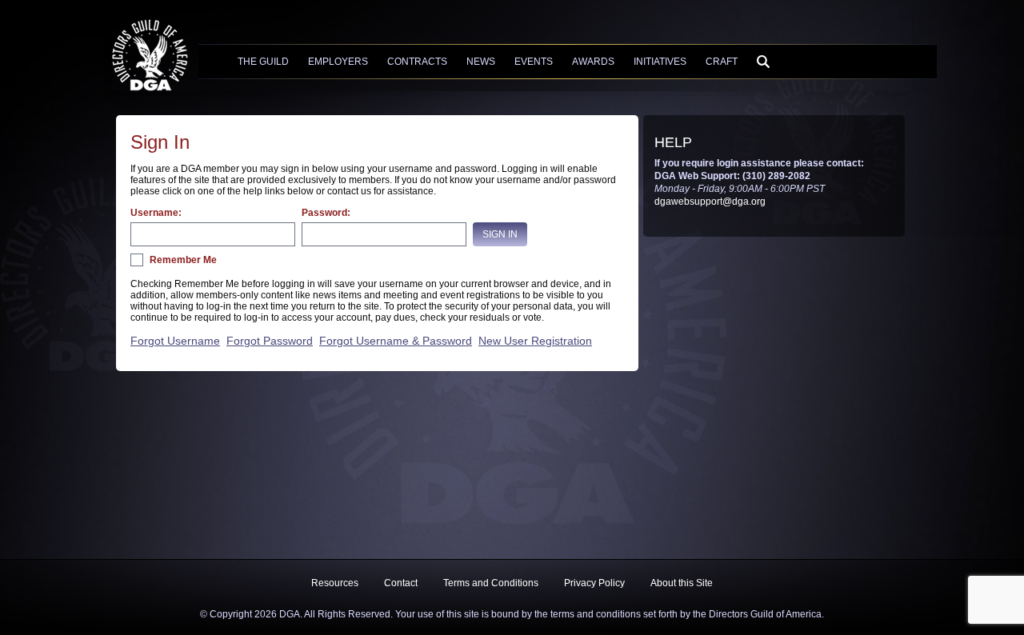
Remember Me (183, 260)
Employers (338, 61)
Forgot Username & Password (395, 340)
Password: (326, 212)
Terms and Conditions (490, 583)
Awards (593, 61)
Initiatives (660, 61)
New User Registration (535, 340)
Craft (722, 61)
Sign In (500, 234)
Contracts (417, 61)
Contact (401, 583)
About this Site (681, 583)
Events (533, 61)
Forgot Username (175, 340)
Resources (334, 583)
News (480, 61)
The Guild (263, 61)
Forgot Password (269, 340)
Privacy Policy (594, 583)
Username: (156, 212)
